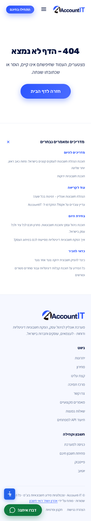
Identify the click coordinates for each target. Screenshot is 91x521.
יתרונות (80, 357)
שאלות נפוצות (75, 411)
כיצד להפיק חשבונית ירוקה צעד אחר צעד (59, 260)
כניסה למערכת (74, 444)
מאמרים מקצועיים (72, 402)
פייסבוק (80, 461)
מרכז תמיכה (76, 384)
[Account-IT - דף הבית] (69, 10)
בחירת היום (77, 216)
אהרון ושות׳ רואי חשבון (43, 500)
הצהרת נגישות (76, 509)
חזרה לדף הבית (46, 91)
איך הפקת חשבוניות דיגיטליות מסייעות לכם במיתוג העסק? (49, 239)
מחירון (81, 366)
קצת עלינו (78, 375)
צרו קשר (79, 393)
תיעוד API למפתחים (71, 419)
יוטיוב (81, 470)
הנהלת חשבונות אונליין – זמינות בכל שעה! (59, 196)
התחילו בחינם (20, 9)
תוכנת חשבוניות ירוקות (71, 176)
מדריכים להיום (74, 152)
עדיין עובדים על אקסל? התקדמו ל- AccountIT (56, 204)
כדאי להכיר (77, 251)
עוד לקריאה (76, 187)
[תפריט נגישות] (9, 494)
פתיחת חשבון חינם (72, 453)
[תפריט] (43, 9)
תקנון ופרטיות (54, 509)
